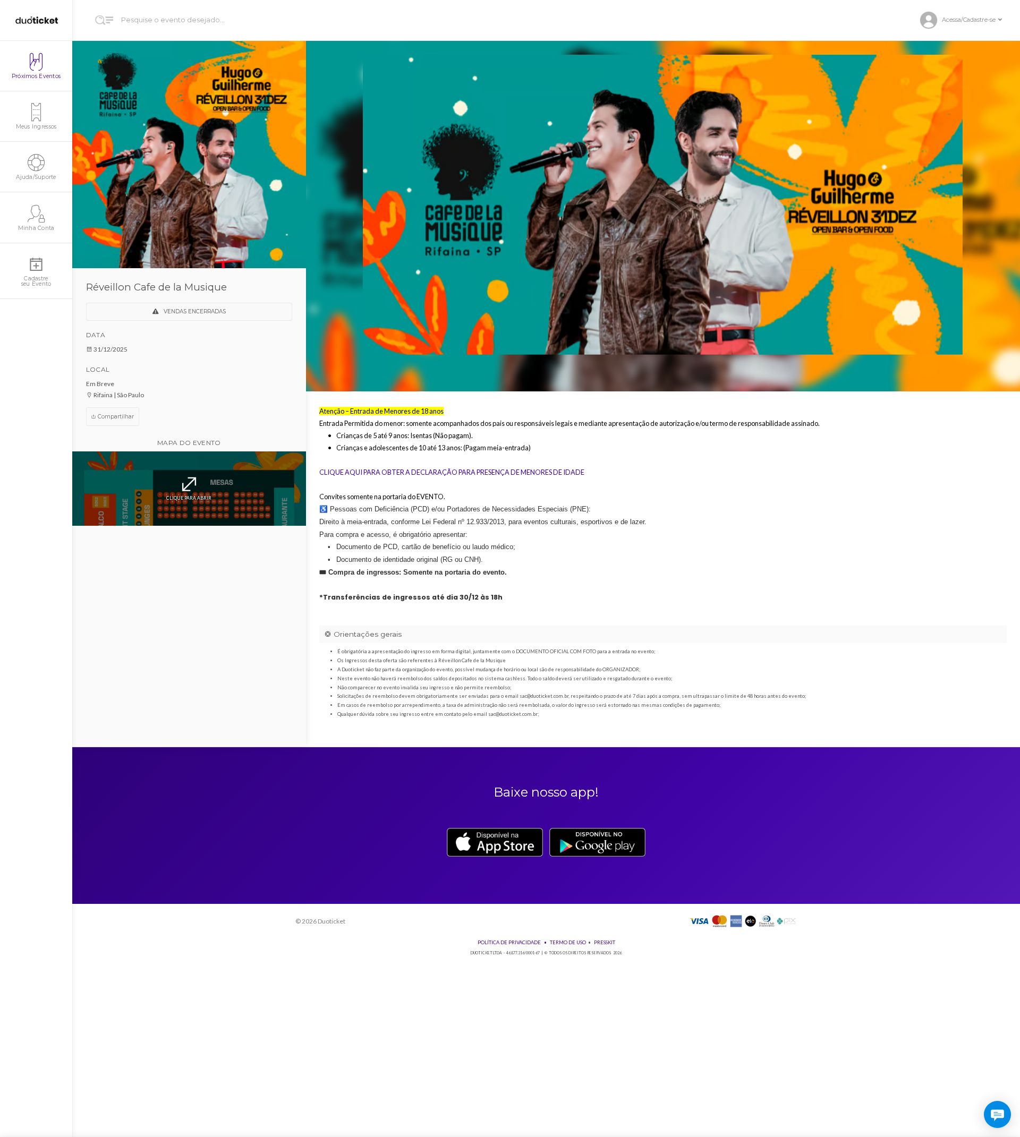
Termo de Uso (568, 942)
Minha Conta (36, 228)
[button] (965, 20)
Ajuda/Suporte (36, 177)
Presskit (604, 942)
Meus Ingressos (36, 126)
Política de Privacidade (509, 942)
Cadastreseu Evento (36, 281)
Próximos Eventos (36, 76)
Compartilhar (115, 416)
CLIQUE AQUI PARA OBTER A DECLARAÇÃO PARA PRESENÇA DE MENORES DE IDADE (451, 472)
